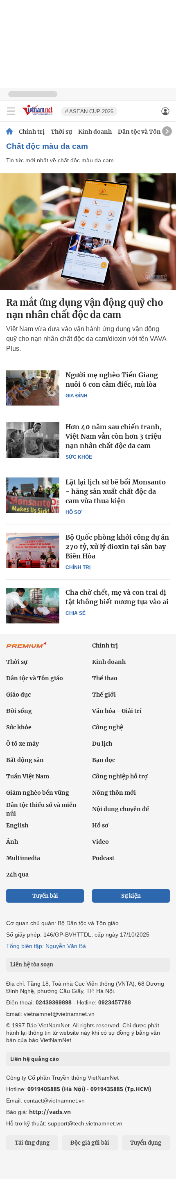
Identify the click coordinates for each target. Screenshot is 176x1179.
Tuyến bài (45, 895)
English (17, 825)
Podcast (103, 858)
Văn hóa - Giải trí (117, 711)
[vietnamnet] (38, 115)
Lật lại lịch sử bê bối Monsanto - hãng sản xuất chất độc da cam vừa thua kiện (115, 491)
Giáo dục (18, 694)
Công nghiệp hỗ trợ (120, 776)
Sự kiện (131, 895)
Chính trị (32, 131)
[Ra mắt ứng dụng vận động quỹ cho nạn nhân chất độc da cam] (88, 231)
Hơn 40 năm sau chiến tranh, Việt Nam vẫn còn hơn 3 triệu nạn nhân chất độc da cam (113, 436)
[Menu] (11, 111)
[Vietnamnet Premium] (26, 649)
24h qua (17, 874)
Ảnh (12, 841)
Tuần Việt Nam (27, 776)
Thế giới (104, 694)
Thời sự (61, 131)
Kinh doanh (95, 131)
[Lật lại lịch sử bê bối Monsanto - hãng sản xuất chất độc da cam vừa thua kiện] (32, 495)
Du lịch (102, 743)
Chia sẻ (75, 613)
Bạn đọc (103, 760)
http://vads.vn (50, 1112)
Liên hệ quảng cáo (34, 1058)
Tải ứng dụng (32, 1142)
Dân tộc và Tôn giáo (146, 131)
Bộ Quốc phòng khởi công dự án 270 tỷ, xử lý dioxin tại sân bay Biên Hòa (117, 546)
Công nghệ (107, 727)
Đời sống (19, 711)
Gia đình (76, 396)
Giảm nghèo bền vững (37, 792)
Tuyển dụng (145, 1142)
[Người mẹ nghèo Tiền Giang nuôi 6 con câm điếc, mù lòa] (32, 388)
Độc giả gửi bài (89, 1142)
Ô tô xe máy (22, 743)
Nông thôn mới (114, 792)
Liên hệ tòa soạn (31, 964)
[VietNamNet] (9, 131)
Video (100, 841)
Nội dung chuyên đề (120, 809)
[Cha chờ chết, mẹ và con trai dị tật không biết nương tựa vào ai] (32, 605)
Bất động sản (25, 760)
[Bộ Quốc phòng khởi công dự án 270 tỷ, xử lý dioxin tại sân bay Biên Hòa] (32, 550)
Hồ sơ (73, 512)
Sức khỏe (78, 457)
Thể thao (104, 678)
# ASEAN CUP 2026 (89, 111)
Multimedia (23, 858)
